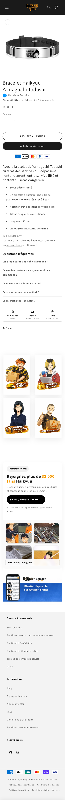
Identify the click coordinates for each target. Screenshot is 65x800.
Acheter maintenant (32, 146)
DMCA (10, 666)
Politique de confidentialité (21, 785)
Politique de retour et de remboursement (30, 635)
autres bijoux (14, 245)
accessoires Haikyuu (25, 240)
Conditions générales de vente (45, 790)
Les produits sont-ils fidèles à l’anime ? (25, 261)
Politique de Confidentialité (22, 651)
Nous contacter (15, 703)
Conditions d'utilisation (20, 719)
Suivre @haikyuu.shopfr (26, 499)
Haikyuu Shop (21, 779)
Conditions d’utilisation (48, 785)
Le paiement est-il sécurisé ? (19, 300)
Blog (9, 688)
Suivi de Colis (14, 627)
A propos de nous (17, 696)
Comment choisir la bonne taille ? (22, 283)
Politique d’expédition (19, 790)
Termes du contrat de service (23, 658)
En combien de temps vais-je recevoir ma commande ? (26, 272)
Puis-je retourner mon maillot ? (21, 292)
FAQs (9, 711)
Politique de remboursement (23, 727)
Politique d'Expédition (19, 643)
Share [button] (9, 328)
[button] (7, 7)
